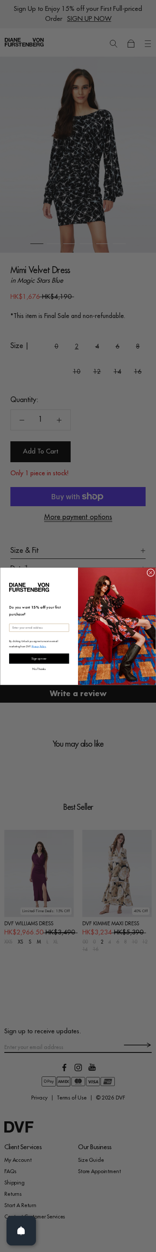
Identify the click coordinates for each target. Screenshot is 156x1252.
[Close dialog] (150, 572)
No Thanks (38, 668)
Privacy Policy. (39, 645)
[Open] (21, 1230)
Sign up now (39, 658)
